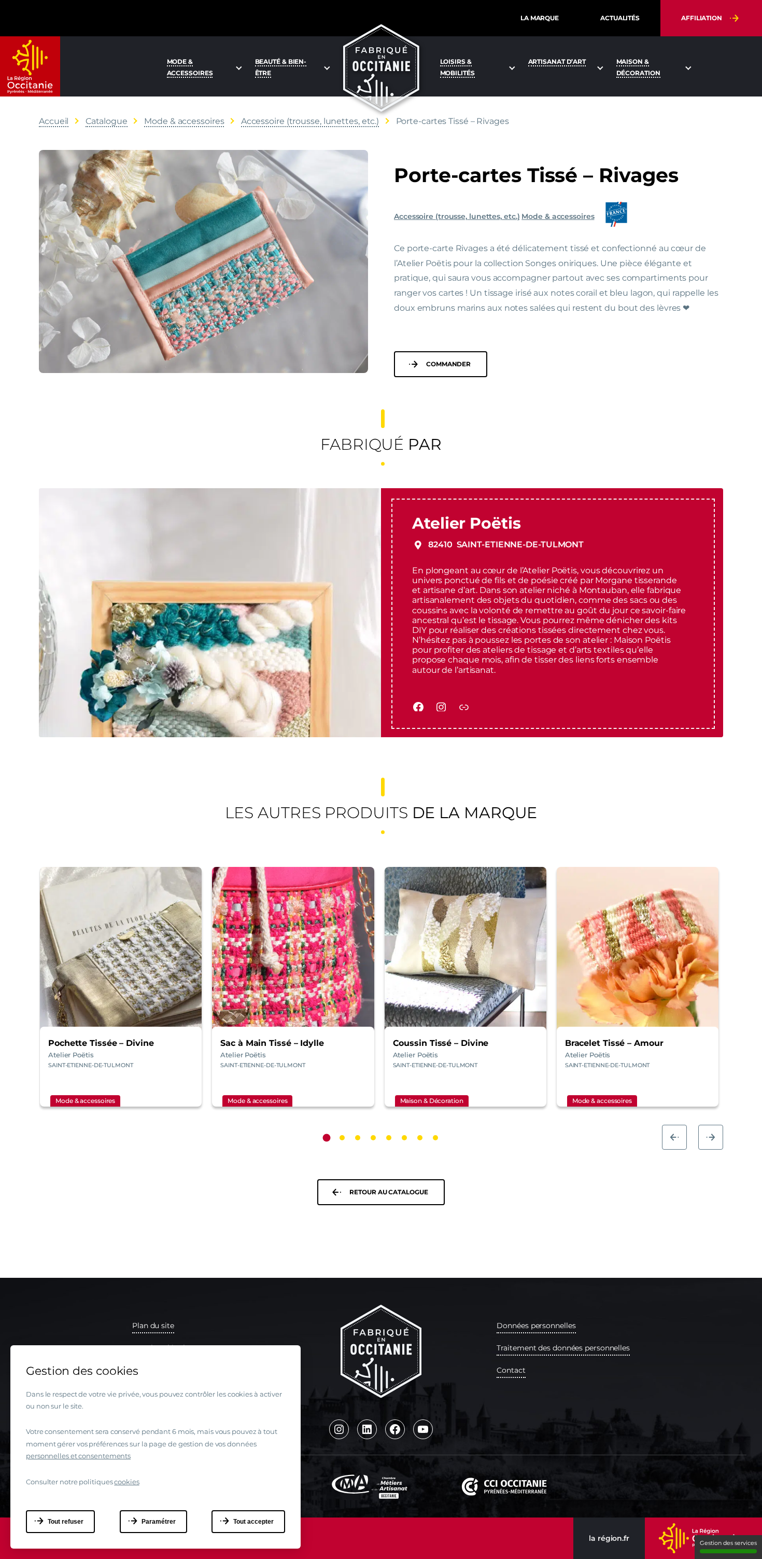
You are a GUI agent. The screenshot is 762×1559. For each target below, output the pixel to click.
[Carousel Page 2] (342, 1137)
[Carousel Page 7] (419, 1137)
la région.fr (609, 1538)
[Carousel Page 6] (404, 1137)
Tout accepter (253, 1521)
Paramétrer (159, 1521)
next (710, 1137)
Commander (448, 364)
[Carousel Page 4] (373, 1137)
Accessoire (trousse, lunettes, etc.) (456, 216)
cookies (126, 1482)
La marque (539, 18)
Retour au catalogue (388, 1192)
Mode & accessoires (557, 216)
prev (674, 1137)
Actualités (620, 18)
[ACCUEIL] (381, 68)
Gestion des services (728, 1543)
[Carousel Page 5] (388, 1137)
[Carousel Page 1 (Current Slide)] (327, 1137)
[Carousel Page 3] (357, 1137)
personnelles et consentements (78, 1456)
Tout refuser (65, 1521)
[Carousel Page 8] (435, 1137)
